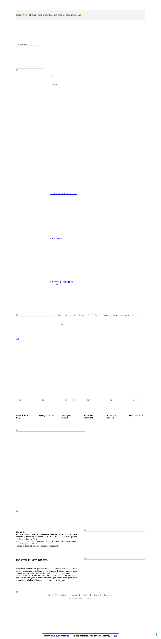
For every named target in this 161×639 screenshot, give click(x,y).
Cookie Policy (115, 491)
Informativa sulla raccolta (56, 635)
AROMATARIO (76, 220)
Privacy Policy (115, 489)
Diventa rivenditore (131, 315)
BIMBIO (72, 155)
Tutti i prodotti (70, 315)
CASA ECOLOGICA (78, 179)
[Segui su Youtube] (132, 602)
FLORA (94, 315)
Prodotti (116, 315)
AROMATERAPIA (77, 107)
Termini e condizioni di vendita (122, 493)
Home (60, 315)
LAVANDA (74, 95)
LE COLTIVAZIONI (78, 264)
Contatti (60, 325)
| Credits (80, 618)
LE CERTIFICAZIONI (79, 271)
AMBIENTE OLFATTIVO (80, 119)
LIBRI (72, 227)
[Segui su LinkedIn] (127, 602)
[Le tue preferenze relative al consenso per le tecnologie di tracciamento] (156, 634)
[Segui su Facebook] (127, 593)
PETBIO (72, 167)
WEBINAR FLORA (78, 204)
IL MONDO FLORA (78, 256)
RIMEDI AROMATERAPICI (82, 131)
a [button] (50, 70)
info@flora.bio (66, 491)
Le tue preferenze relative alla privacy (91, 635)
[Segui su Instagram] (132, 593)
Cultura (105, 315)
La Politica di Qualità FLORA (122, 496)
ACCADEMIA (75, 212)
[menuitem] (97, 70)
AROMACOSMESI (77, 143)
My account (82, 315)
